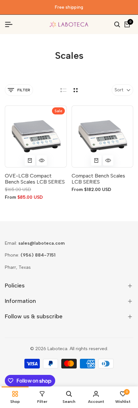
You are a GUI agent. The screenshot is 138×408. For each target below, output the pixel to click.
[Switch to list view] (63, 90)
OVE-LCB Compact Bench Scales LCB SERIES (35, 179)
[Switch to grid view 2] (75, 90)
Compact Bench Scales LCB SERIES (98, 179)
